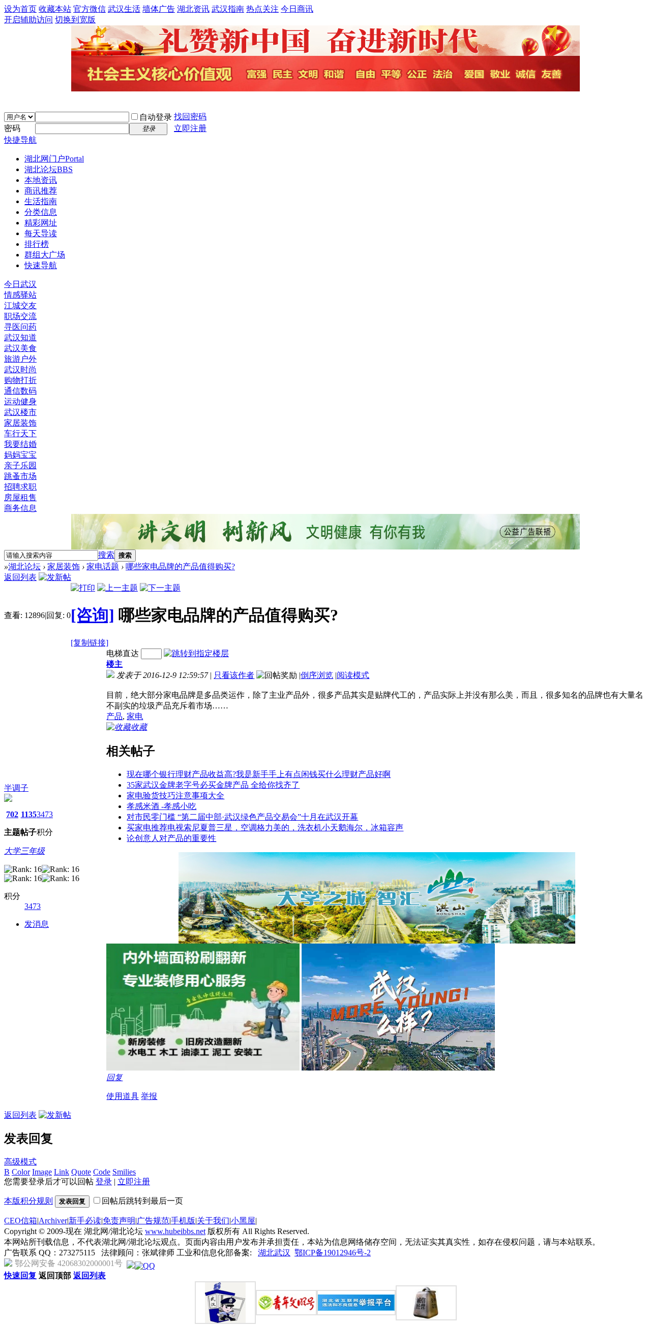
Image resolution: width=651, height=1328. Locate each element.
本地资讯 (40, 180)
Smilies (124, 1172)
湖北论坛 (48, 169)
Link (61, 1172)
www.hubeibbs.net (175, 1231)
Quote (81, 1172)
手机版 (183, 1220)
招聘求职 (20, 486)
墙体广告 (158, 9)
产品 (114, 716)
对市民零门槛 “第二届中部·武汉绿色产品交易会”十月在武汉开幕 (242, 817)
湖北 (266, 1252)
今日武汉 (20, 284)
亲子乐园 (20, 465)
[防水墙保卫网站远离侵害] (131, 1265)
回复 (114, 1077)
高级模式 (20, 1161)
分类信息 (40, 212)
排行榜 (36, 244)
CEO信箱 (20, 1220)
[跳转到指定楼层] (196, 653)
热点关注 (262, 9)
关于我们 (213, 1220)
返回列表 (20, 577)
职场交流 (20, 316)
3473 (45, 814)
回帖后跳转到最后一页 (142, 1200)
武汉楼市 (20, 412)
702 (12, 814)
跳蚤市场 (20, 476)
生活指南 (40, 201)
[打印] (83, 588)
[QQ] (145, 1265)
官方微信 (89, 9)
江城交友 (20, 305)
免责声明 (119, 1220)
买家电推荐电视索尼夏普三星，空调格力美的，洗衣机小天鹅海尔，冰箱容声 (265, 827)
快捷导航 (20, 140)
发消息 (36, 924)
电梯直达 (122, 653)
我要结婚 (20, 444)
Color (21, 1172)
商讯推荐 (40, 190)
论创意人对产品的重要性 (171, 838)
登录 (104, 1181)
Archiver (53, 1220)
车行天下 (20, 433)
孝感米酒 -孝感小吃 (161, 806)
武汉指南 (228, 9)
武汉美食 (20, 348)
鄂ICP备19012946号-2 (332, 1252)
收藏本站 (55, 9)
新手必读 (85, 1220)
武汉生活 (124, 9)
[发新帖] (55, 577)
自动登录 (155, 117)
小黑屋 (243, 1220)
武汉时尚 (20, 369)
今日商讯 (297, 9)
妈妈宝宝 (20, 454)
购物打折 (20, 380)
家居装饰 (20, 422)
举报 (149, 1096)
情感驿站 (20, 294)
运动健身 (20, 401)
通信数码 (20, 390)
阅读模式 (353, 675)
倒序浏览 (317, 675)
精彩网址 (40, 222)
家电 (135, 716)
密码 (12, 128)
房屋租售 (20, 497)
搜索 (106, 554)
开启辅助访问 (28, 19)
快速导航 (40, 265)
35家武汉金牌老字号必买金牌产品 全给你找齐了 (213, 785)
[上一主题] (117, 588)
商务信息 (20, 508)
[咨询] (92, 615)
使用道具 (122, 1096)
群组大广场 (44, 254)
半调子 (16, 788)
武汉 (282, 1252)
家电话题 (102, 566)
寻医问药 (20, 326)
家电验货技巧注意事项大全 (175, 795)
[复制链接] (89, 642)
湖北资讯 (193, 9)
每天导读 (40, 233)
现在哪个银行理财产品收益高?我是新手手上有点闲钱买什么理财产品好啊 (259, 774)
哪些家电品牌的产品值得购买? (180, 566)
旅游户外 (20, 358)
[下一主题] (160, 588)
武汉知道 (20, 337)
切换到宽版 (75, 19)
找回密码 (190, 116)
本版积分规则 (28, 1200)
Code (101, 1172)
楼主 (114, 664)
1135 (29, 814)
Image (42, 1172)
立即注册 (190, 128)
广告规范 (153, 1220)
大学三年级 (24, 851)
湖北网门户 (54, 158)
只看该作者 (234, 675)
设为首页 (20, 9)
